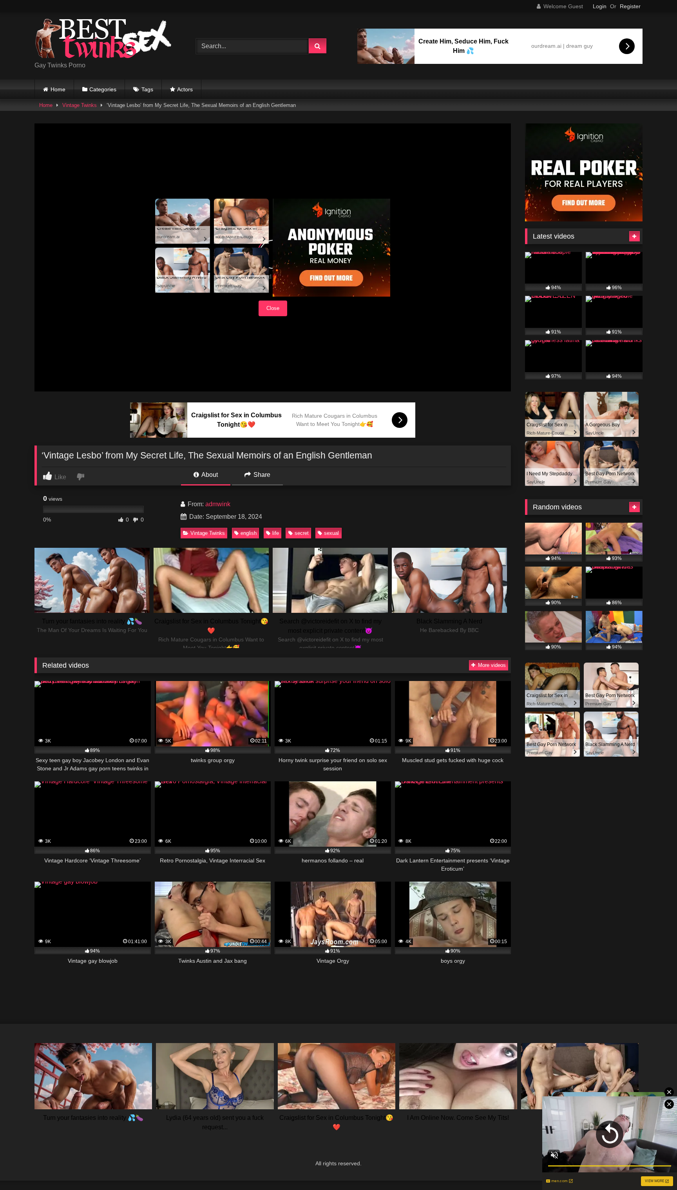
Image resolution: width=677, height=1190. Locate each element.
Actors (185, 89)
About (209, 474)
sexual (331, 533)
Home (58, 89)
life (275, 533)
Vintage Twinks (79, 105)
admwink (217, 504)
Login (599, 6)
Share (261, 474)
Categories (102, 89)
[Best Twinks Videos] (103, 40)
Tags (147, 89)
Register (630, 6)
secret (302, 533)
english (249, 533)
